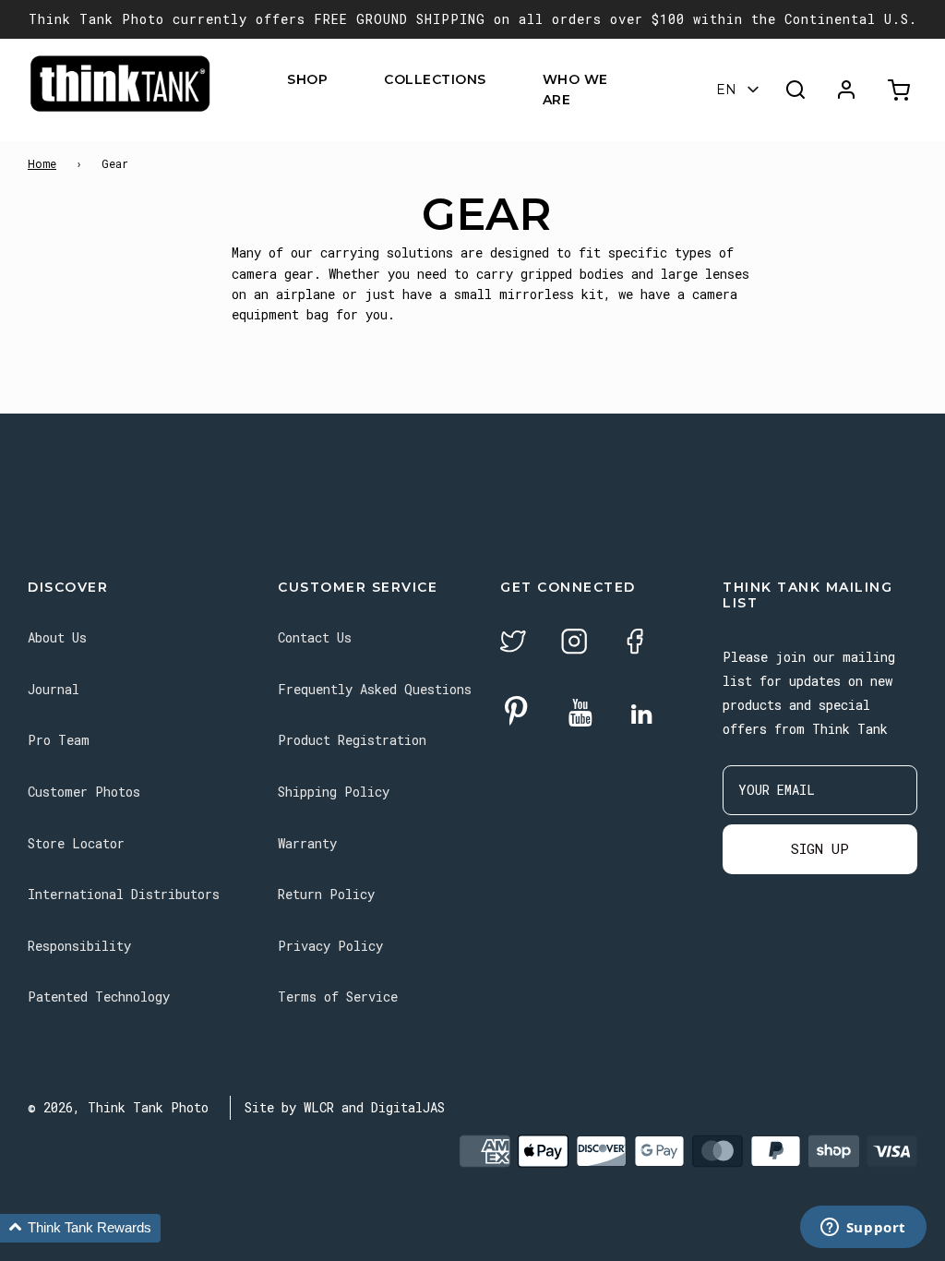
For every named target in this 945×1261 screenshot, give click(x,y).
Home (42, 163)
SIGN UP (820, 848)
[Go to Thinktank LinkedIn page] (641, 715)
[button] (80, 1228)
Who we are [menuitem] (575, 89)
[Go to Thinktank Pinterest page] (516, 712)
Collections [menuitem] (435, 79)
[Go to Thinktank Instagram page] (574, 644)
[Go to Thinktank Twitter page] (513, 644)
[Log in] (846, 89)
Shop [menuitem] (307, 79)
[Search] (795, 89)
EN (726, 89)
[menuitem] (339, 79)
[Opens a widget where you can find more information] (863, 1229)
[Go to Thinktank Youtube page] (580, 714)
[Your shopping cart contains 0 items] (901, 90)
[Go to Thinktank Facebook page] (635, 644)
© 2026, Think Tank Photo (118, 1107)
